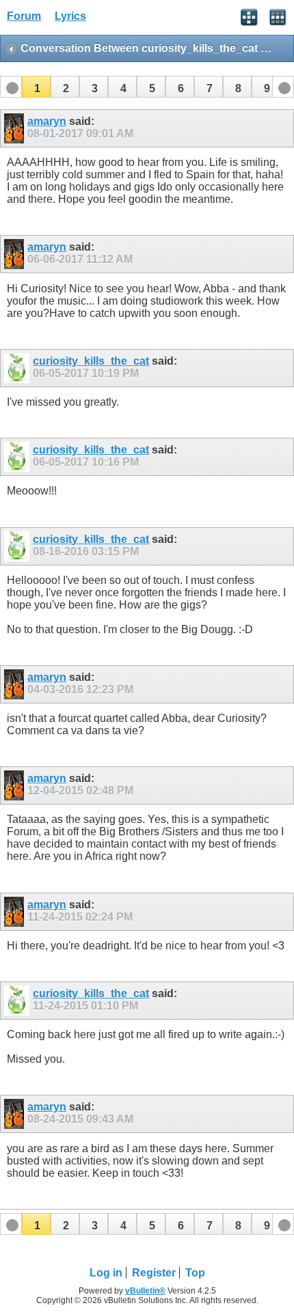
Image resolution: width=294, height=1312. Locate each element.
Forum (24, 16)
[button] (36, 87)
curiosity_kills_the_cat (91, 361)
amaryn (46, 121)
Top (195, 1273)
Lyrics (70, 16)
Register (154, 1273)
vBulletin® (145, 1291)
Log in (106, 1273)
